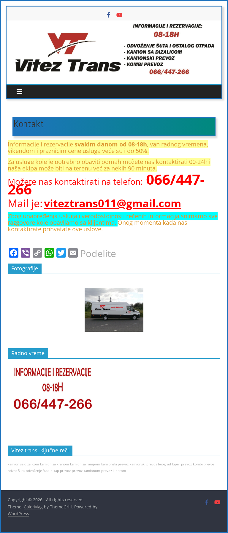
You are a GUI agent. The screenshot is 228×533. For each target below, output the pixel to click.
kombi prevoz (203, 464)
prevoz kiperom (113, 471)
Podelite (98, 253)
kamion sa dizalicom (23, 464)
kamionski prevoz (115, 464)
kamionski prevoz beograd (150, 464)
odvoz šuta (16, 471)
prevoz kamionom (86, 471)
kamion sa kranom (54, 464)
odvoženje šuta (37, 471)
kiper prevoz (182, 464)
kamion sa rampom (85, 464)
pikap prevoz (60, 471)
